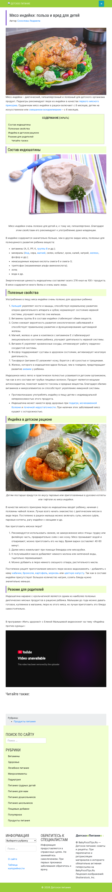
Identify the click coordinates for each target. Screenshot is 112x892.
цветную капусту (74, 573)
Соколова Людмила (28, 20)
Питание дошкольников (22, 797)
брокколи (28, 573)
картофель (41, 573)
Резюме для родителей (20, 136)
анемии (27, 368)
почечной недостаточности (40, 407)
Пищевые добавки (18, 808)
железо (94, 252)
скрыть (64, 117)
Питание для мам (18, 791)
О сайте (12, 859)
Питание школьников (20, 802)
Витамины (14, 756)
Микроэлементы (17, 773)
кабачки (16, 573)
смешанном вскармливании (45, 109)
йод (27, 252)
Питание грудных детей (22, 785)
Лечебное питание (18, 767)
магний (41, 252)
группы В (42, 248)
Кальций (16, 305)
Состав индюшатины (19, 124)
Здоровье (13, 762)
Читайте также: (20, 140)
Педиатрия (14, 779)
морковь (54, 573)
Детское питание (20, 3)
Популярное (15, 814)
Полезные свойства (19, 128)
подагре (73, 403)
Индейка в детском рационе (23, 132)
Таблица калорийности (16, 866)
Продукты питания (25, 721)
